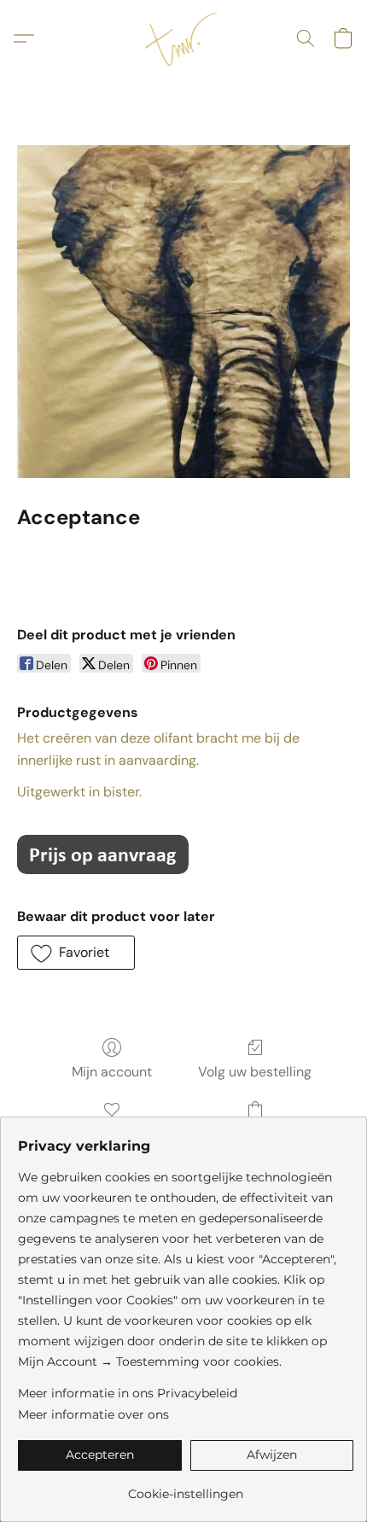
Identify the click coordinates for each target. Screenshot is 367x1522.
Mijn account (112, 1072)
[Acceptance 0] (183, 311)
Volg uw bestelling (255, 1072)
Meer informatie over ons (93, 1414)
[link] (185, 1487)
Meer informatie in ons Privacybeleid (127, 1393)
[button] (183, 38)
